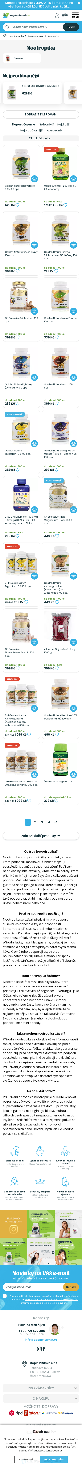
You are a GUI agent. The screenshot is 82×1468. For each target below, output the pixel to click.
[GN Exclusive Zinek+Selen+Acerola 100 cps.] (21, 627)
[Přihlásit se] (57, 15)
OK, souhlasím (54, 1459)
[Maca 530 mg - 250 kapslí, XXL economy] (60, 163)
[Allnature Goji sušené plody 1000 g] (60, 627)
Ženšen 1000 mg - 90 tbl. (58, 781)
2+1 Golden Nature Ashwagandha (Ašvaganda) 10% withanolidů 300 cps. (17, 720)
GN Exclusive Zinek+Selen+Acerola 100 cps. (19, 652)
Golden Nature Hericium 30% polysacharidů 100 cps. (60, 717)
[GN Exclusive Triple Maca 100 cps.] (21, 296)
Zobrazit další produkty (39, 836)
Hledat (71, 27)
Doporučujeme (23, 124)
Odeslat (71, 1287)
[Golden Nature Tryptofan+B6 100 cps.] (21, 428)
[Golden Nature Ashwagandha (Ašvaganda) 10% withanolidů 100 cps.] (60, 561)
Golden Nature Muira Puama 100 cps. (60, 320)
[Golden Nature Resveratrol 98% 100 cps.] (21, 163)
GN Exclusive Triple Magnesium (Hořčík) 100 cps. (58, 520)
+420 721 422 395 (31, 1331)
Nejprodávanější (31, 130)
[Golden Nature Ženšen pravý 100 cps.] (21, 230)
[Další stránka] (55, 822)
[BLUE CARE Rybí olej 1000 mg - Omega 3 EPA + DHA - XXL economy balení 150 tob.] (21, 494)
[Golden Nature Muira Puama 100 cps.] (60, 296)
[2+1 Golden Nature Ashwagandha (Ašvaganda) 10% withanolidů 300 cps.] (21, 693)
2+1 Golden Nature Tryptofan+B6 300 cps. (18, 585)
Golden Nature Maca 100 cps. (58, 386)
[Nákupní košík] (65, 15)
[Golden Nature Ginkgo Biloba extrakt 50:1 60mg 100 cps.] (60, 230)
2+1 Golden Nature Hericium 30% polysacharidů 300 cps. (21, 783)
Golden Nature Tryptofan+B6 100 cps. (18, 452)
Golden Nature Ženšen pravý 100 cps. (21, 254)
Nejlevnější (46, 124)
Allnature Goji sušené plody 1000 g (60, 651)
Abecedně (54, 130)
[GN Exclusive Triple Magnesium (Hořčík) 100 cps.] (60, 494)
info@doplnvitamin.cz (41, 1340)
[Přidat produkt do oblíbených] (17, 205)
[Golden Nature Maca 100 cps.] (60, 362)
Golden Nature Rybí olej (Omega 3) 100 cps (18, 386)
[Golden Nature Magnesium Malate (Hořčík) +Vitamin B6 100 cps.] (60, 428)
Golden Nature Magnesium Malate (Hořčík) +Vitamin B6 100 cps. (60, 454)
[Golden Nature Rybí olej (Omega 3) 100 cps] (21, 362)
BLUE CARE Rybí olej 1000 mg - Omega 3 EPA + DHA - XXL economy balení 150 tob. (21, 520)
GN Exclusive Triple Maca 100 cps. (21, 320)
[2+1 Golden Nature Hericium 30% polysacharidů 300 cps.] (21, 759)
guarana (9, 885)
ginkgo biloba (34, 885)
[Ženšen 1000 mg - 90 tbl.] (60, 759)
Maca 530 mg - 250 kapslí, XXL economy (60, 187)
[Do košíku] (34, 178)
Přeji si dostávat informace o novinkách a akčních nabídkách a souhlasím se (44, 1299)
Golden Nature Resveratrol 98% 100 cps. (40, 85)
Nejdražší (63, 124)
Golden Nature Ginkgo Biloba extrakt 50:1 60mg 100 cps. (60, 255)
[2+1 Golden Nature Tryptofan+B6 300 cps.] (21, 561)
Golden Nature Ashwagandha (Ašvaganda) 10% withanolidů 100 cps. (56, 588)
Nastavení (25, 1459)
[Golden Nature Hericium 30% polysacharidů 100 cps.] (60, 693)
